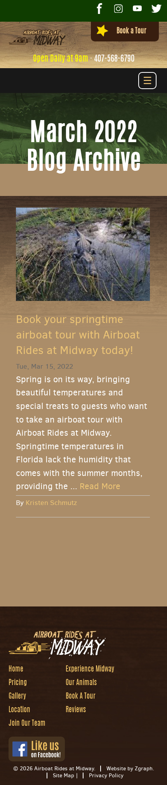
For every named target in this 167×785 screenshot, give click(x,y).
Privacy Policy (106, 775)
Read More (100, 486)
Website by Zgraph (129, 768)
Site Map (63, 775)
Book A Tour (81, 696)
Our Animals (81, 683)
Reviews (76, 710)
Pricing (18, 683)
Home (16, 669)
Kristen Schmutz (51, 502)
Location (19, 710)
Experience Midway (90, 669)
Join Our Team (27, 723)
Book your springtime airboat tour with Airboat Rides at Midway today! (78, 335)
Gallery (17, 696)
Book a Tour (131, 31)
